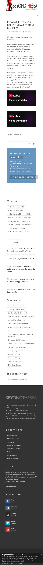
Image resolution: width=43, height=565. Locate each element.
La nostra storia (12, 458)
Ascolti (27, 351)
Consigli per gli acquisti (15, 351)
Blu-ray (10, 347)
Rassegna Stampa (14, 225)
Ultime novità (12, 455)
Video (9, 452)
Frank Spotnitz (23, 324)
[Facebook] (29, 144)
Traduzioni (11, 327)
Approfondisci (20, 563)
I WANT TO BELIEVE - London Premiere (21, 344)
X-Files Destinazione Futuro (17, 210)
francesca (28, 32)
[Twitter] (33, 144)
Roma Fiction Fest (14, 316)
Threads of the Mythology (17, 340)
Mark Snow (12, 331)
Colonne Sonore (20, 347)
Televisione (27, 232)
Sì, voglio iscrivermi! (25, 177)
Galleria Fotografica (14, 445)
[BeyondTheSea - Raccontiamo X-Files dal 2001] (22, 5)
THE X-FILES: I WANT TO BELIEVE (19, 217)
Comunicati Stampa (14, 358)
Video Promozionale (24, 327)
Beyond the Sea (27, 225)
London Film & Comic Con (16, 320)
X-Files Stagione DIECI (15, 135)
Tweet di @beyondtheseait (17, 379)
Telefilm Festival (27, 316)
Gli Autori (10, 442)
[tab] (15, 242)
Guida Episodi (12, 435)
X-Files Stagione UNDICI (16, 207)
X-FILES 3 (28, 214)
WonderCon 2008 (14, 354)
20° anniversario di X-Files (17, 306)
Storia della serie (13, 439)
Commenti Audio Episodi (16, 228)
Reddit (20, 331)
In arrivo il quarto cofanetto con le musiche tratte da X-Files (21, 269)
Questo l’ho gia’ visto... (15, 361)
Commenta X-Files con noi (16, 309)
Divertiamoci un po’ (14, 365)
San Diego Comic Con (15, 313)
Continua (10, 563)
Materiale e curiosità (15, 232)
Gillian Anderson (13, 221)
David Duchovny (26, 221)
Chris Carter (12, 324)
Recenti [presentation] (16, 242)
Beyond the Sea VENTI (26, 259)
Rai (26, 313)
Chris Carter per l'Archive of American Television (20, 335)
